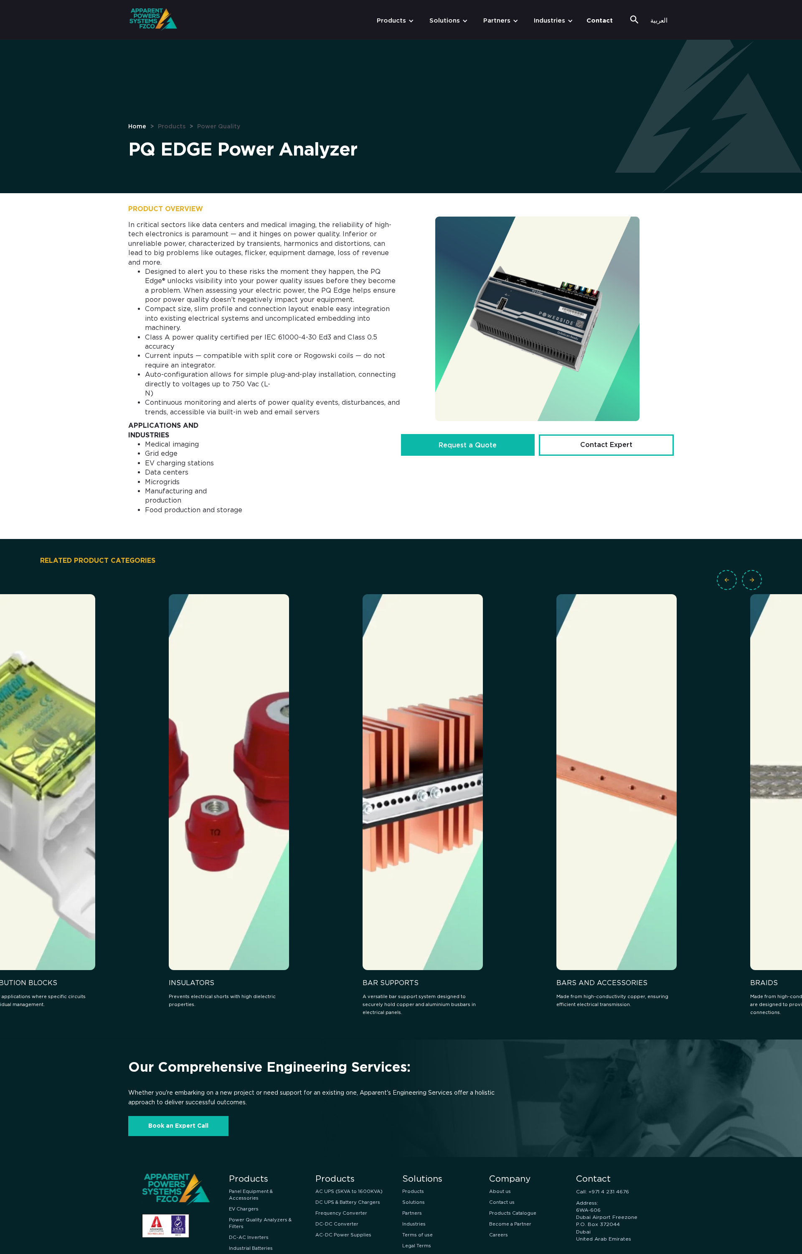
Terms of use (417, 1235)
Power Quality (218, 126)
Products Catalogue (512, 1213)
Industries (549, 20)
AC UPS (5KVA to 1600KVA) (349, 1191)
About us (500, 1191)
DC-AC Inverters (249, 1237)
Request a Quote (468, 445)
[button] (394, 21)
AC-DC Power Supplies (343, 1235)
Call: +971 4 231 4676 (602, 1191)
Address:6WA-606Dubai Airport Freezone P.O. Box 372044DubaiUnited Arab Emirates (606, 1221)
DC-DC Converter (336, 1224)
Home (137, 126)
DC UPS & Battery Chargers (347, 1202)
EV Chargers (244, 1209)
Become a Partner (510, 1224)
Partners (496, 20)
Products (391, 20)
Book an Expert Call (178, 1125)
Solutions (444, 20)
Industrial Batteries (251, 1248)
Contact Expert (606, 445)
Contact (599, 20)
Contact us (502, 1202)
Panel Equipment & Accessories (251, 1194)
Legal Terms (416, 1246)
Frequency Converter (341, 1213)
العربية (658, 20)
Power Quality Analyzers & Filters (260, 1223)
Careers (498, 1235)
